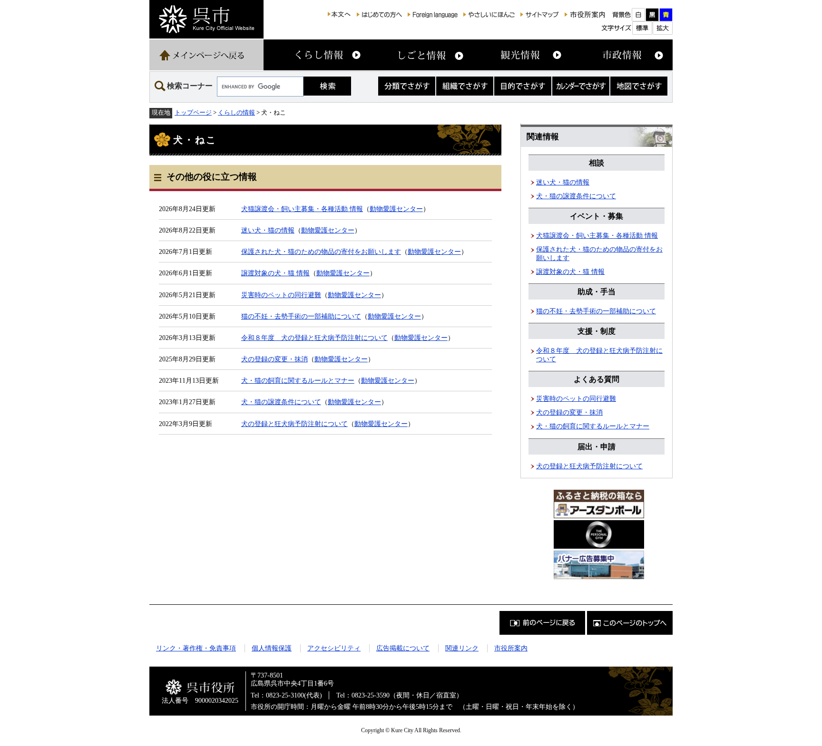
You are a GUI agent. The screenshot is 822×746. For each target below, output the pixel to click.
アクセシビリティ (334, 648)
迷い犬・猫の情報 (267, 230)
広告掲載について (403, 648)
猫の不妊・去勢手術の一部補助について (301, 316)
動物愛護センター (396, 209)
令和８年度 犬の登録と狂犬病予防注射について (314, 337)
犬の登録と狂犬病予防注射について (294, 423)
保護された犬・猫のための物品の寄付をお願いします (321, 251)
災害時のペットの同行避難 (281, 295)
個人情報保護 (272, 648)
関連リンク (462, 648)
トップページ (193, 112)
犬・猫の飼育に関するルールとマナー (297, 380)
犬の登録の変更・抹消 (274, 359)
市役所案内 (511, 648)
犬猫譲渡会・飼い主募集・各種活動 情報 (302, 209)
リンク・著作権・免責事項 (196, 648)
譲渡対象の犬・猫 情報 (275, 273)
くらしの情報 (236, 112)
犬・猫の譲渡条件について (281, 402)
